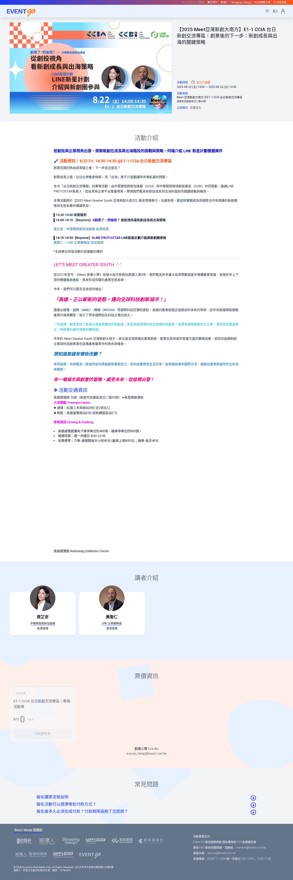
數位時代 (212, 2)
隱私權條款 (229, 842)
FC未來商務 (280, 2)
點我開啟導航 (134, 397)
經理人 (225, 2)
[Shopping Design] (72, 841)
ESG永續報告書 (246, 842)
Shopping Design (241, 2)
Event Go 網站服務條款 (207, 842)
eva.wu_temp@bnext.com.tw (147, 753)
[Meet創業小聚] (97, 841)
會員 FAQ (199, 847)
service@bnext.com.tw (221, 853)
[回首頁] (23, 11)
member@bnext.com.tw (251, 847)
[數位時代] (25, 841)
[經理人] (48, 841)
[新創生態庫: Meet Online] (64, 855)
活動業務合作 (201, 836)
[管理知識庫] (32, 855)
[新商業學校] (152, 841)
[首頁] (91, 855)
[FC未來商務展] (123, 841)
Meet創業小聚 (262, 2)
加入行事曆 (203, 82)
